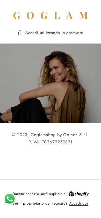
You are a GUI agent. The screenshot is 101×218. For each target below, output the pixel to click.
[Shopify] (79, 193)
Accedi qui (78, 203)
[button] (51, 32)
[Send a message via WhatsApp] (10, 199)
